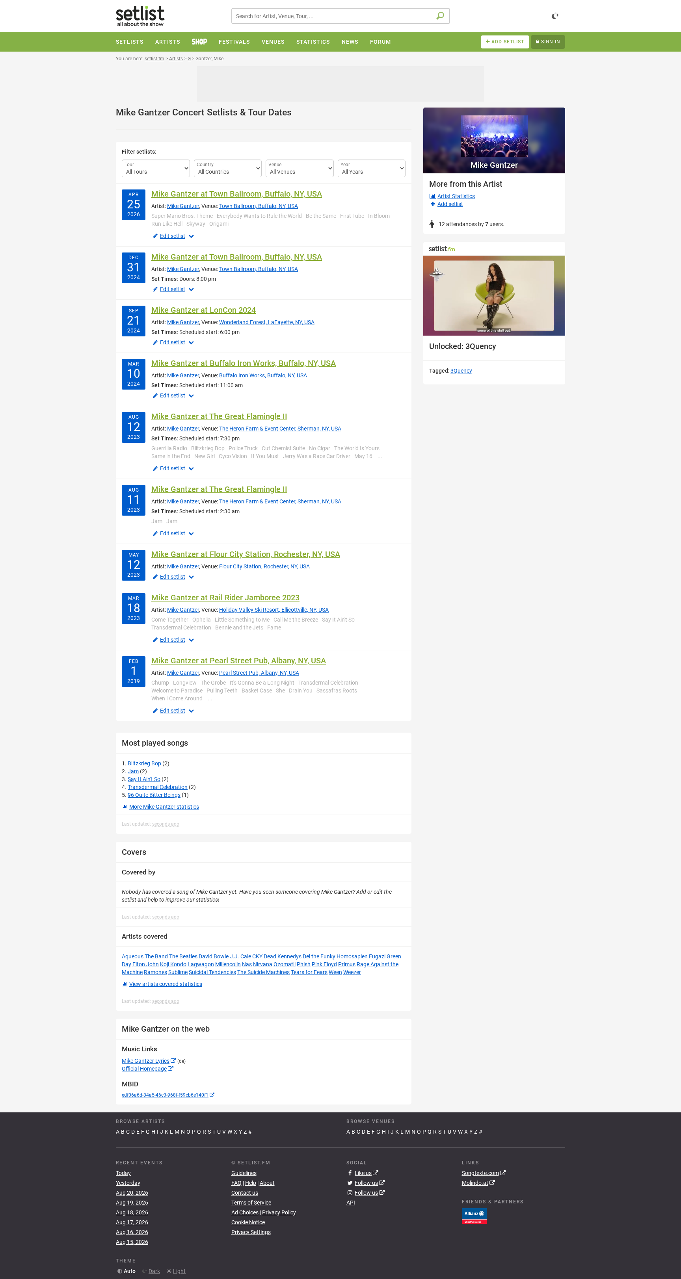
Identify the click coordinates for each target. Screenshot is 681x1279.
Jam (133, 771)
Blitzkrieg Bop (144, 763)
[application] (494, 296)
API (350, 1202)
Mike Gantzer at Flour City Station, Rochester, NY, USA (245, 554)
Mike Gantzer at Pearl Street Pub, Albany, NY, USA (238, 660)
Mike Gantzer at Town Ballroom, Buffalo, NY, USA (236, 194)
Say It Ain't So (144, 779)
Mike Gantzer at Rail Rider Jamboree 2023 (225, 597)
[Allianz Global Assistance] (474, 1215)
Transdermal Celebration (158, 787)
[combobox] (340, 16)
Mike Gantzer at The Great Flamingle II (219, 416)
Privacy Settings (251, 1232)
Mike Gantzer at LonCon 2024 (203, 310)
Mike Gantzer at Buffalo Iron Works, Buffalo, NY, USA (243, 363)
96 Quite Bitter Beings (154, 795)
